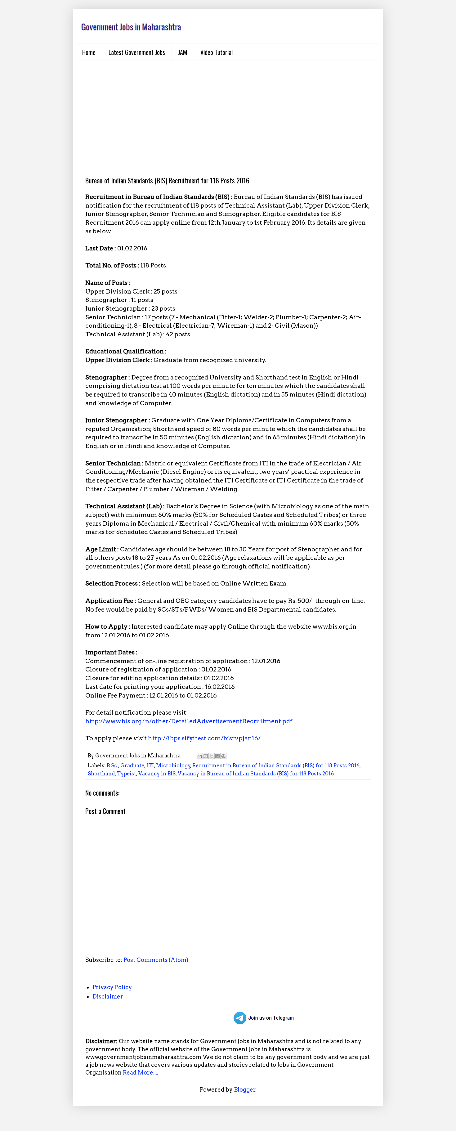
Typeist (126, 773)
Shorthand (101, 773)
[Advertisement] (228, 113)
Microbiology (173, 765)
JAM (182, 52)
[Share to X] (211, 756)
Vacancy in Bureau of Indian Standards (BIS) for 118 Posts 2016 (256, 773)
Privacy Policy (112, 987)
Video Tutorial (216, 52)
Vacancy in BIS (157, 773)
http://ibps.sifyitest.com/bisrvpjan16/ (204, 738)
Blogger (245, 1089)
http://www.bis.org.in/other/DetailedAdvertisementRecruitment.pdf (189, 721)
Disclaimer (107, 996)
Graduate (132, 765)
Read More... (140, 1072)
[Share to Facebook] (217, 756)
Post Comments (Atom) (155, 960)
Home (89, 52)
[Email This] (200, 756)
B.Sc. (112, 765)
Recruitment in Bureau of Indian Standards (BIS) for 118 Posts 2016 (276, 765)
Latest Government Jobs (137, 52)
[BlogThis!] (206, 756)
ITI (150, 765)
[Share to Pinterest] (223, 756)
